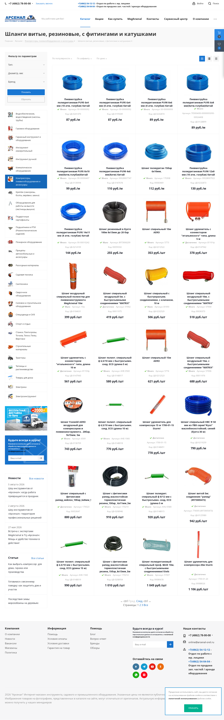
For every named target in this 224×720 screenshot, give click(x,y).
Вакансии (11, 643)
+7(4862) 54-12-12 (86, 3)
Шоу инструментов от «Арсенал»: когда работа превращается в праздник (23, 492)
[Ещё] (215, 18)
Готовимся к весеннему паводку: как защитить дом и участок (24, 585)
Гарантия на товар (59, 648)
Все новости (36, 478)
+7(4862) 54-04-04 (86, 6)
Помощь (53, 634)
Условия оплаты (57, 638)
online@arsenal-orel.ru (201, 642)
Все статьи (37, 558)
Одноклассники (160, 666)
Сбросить (26, 99)
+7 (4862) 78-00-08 (199, 635)
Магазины (11, 648)
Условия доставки (58, 643)
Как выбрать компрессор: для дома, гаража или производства (25, 567)
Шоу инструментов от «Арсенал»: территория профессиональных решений (24, 513)
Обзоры (95, 648)
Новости (10, 638)
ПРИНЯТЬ (193, 708)
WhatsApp (136, 675)
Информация (57, 628)
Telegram (144, 666)
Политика (11, 652)
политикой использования (183, 698)
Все (146, 605)
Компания (12, 628)
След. (139, 601)
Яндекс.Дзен (144, 675)
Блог (93, 634)
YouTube (152, 666)
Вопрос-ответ (98, 638)
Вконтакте (136, 666)
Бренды (95, 643)
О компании (12, 634)
